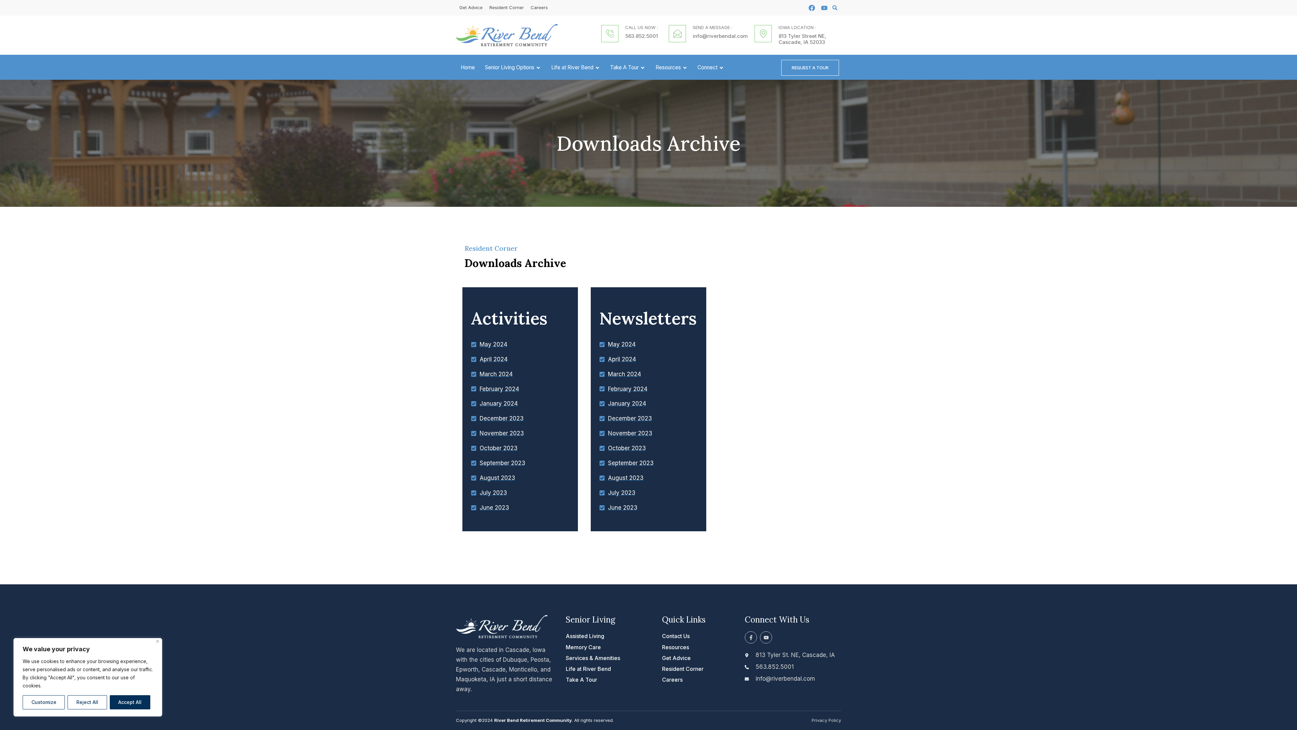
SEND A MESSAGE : (712, 27)
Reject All (87, 702)
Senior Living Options (509, 67)
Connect (707, 67)
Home (468, 67)
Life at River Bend (572, 67)
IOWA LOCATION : (797, 27)
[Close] (157, 641)
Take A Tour (624, 67)
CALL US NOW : (641, 27)
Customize (43, 702)
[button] (835, 8)
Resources (668, 67)
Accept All (130, 702)
